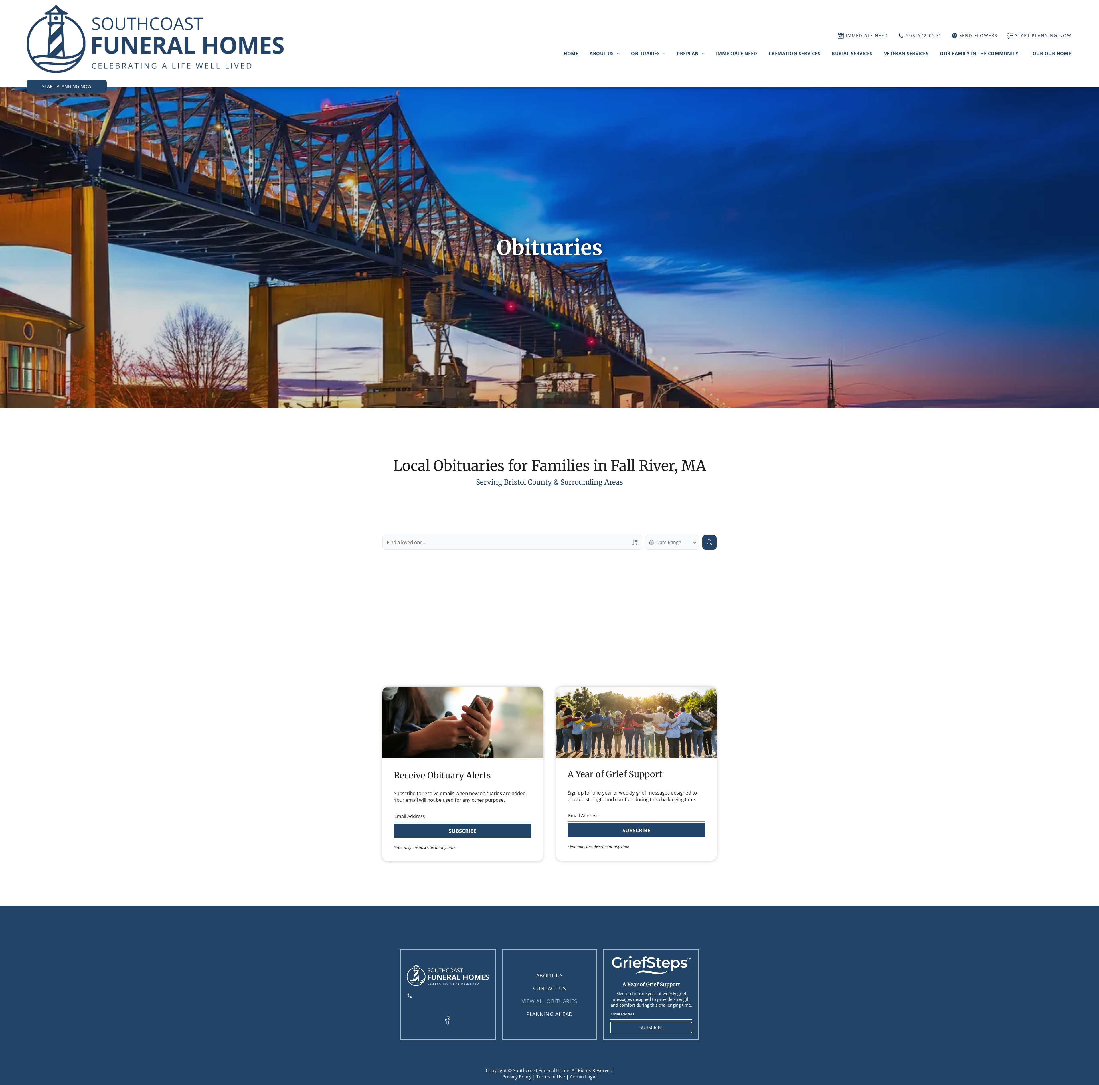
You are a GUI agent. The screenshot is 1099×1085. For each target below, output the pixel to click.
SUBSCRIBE (463, 830)
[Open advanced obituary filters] (635, 542)
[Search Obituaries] (709, 542)
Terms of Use (550, 1077)
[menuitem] (571, 53)
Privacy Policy (516, 1077)
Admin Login (583, 1077)
